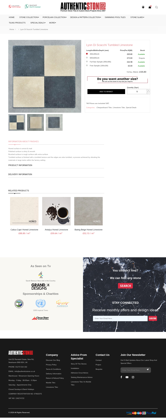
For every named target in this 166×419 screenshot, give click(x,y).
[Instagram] (133, 377)
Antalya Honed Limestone (56, 230)
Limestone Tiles (119, 107)
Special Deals (131, 107)
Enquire (142, 58)
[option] (44, 76)
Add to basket (106, 92)
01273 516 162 (21, 367)
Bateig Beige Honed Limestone (88, 230)
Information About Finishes (23, 141)
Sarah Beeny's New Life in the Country (40, 281)
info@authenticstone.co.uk (25, 371)
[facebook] (121, 377)
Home (11, 29)
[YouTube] (127, 377)
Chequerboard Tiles (104, 107)
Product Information (20, 165)
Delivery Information (20, 174)
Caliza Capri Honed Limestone (24, 230)
